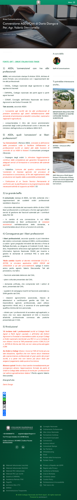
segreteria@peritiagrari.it (26, 434)
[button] (71, 2)
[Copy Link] (26, 405)
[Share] (26, 411)
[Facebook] (26, 393)
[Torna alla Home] (38, 2)
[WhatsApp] (26, 399)
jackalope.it (43, 497)
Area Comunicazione (12, 19)
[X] (26, 402)
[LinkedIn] (26, 396)
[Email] (26, 408)
